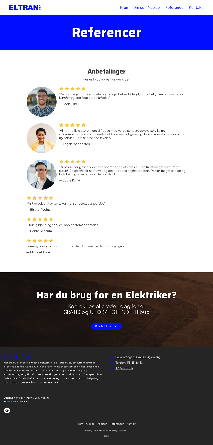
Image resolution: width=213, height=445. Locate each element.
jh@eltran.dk (124, 368)
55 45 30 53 (135, 362)
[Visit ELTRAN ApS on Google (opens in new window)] (7, 410)
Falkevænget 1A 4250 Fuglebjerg (137, 357)
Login (106, 436)
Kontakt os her (106, 326)
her (10, 402)
